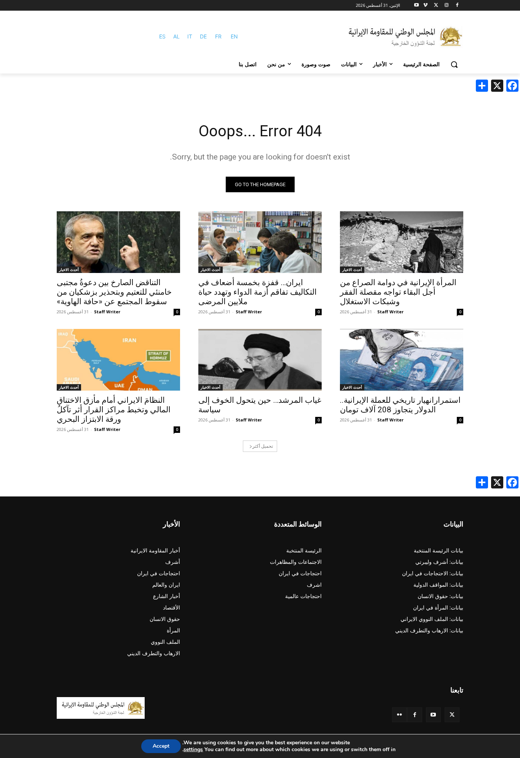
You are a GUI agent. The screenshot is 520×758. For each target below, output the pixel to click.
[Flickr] (399, 714)
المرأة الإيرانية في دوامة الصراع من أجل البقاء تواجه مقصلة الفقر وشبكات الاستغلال (398, 292)
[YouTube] (433, 714)
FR (218, 36)
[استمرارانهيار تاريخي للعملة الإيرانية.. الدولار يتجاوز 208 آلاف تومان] (401, 360)
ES (162, 36)
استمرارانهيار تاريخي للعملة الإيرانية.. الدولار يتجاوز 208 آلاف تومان (400, 405)
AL (176, 36)
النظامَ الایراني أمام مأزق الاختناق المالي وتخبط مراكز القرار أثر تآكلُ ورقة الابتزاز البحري (114, 410)
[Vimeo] (425, 5)
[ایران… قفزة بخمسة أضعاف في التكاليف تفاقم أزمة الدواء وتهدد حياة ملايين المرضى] (260, 242)
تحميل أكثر (262, 446)
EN (234, 36)
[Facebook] (457, 5)
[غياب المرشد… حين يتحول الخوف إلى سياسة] (260, 360)
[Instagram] (446, 5)
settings (193, 749)
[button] (454, 64)
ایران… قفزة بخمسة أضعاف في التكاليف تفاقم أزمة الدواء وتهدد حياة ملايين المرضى (257, 292)
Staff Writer (390, 311)
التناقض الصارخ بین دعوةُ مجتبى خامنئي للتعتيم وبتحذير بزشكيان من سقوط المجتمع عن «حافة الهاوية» (114, 292)
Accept (161, 746)
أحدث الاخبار (352, 269)
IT (189, 36)
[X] (436, 5)
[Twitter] (452, 714)
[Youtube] (416, 5)
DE (203, 36)
